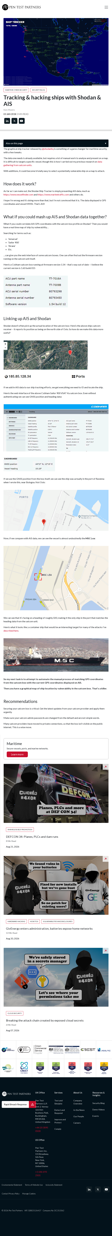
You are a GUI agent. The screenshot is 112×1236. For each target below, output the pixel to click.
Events (95, 1116)
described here (11, 630)
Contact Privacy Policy (10, 1193)
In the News (79, 1110)
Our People (78, 1116)
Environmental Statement (12, 1185)
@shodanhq (48, 148)
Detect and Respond (59, 1111)
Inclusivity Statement (54, 1185)
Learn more (17, 754)
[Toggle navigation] (106, 7)
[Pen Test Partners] (51, 7)
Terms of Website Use (34, 1185)
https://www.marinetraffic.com (53, 194)
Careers (77, 1123)
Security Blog (98, 1103)
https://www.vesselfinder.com (18, 194)
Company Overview (77, 1102)
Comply (57, 1129)
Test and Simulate (58, 1102)
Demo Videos (98, 1109)
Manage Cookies (29, 1193)
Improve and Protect (60, 1121)
